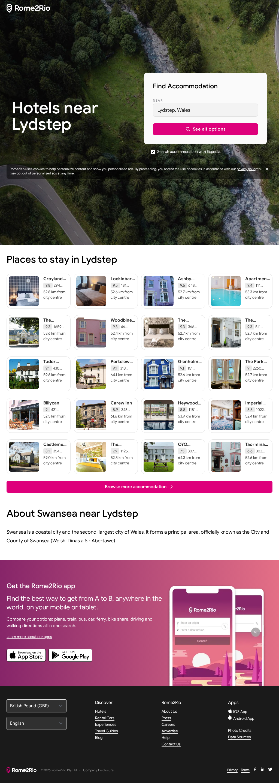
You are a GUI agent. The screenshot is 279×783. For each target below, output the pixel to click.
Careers (168, 724)
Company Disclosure (98, 770)
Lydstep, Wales (173, 110)
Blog (98, 737)
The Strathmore (190, 323)
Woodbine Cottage (121, 323)
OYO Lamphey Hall (187, 450)
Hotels (100, 711)
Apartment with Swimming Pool (257, 287)
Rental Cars (104, 717)
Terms (245, 770)
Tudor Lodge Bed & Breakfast (55, 367)
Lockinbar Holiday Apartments (123, 284)
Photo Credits (239, 730)
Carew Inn (121, 403)
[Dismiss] (267, 169)
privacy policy (246, 169)
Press (166, 717)
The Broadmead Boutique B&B (55, 328)
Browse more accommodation (135, 486)
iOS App (239, 711)
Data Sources (239, 736)
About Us (169, 711)
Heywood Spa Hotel (188, 405)
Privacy (232, 770)
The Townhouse (257, 323)
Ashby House (184, 281)
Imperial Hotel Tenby (253, 408)
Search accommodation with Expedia (188, 151)
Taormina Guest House (255, 450)
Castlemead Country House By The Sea (55, 453)
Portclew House (120, 364)
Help (165, 737)
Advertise (170, 730)
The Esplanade (121, 447)
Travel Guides (106, 730)
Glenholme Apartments (191, 364)
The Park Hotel (254, 364)
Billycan (51, 403)
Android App (243, 718)
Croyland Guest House (53, 284)
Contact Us (171, 744)
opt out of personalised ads (37, 173)
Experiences (105, 724)
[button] (205, 129)
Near (158, 100)
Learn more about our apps (29, 636)
